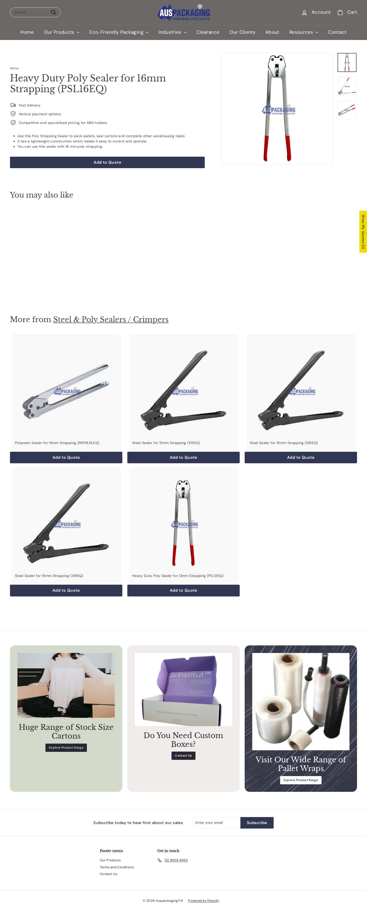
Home (27, 32)
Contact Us (183, 756)
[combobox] (35, 12)
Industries (171, 32)
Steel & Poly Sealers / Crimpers (111, 319)
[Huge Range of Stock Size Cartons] (66, 685)
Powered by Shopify (203, 901)
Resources (302, 32)
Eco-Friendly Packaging (117, 32)
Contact (337, 32)
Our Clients (242, 32)
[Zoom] (277, 108)
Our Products (60, 32)
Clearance (207, 32)
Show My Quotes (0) (363, 231)
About (272, 32)
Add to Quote (37, 290)
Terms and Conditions (117, 867)
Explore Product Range (66, 748)
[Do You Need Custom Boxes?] (183, 689)
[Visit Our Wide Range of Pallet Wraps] (301, 701)
